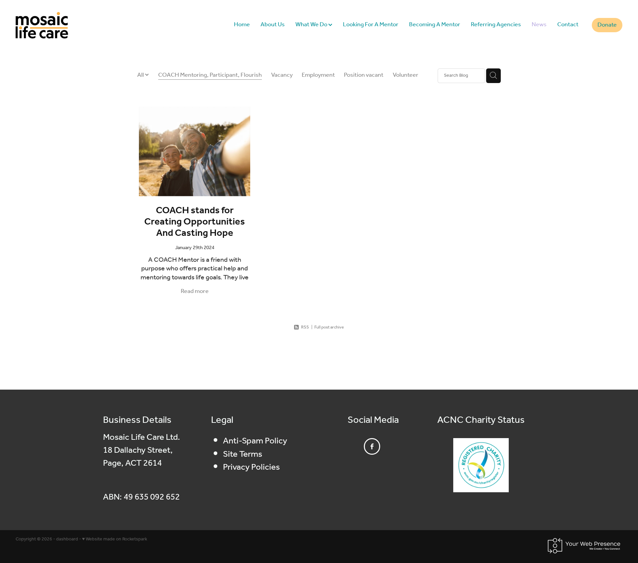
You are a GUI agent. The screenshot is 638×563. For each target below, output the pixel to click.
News (539, 24)
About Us (273, 24)
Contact (568, 24)
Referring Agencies (496, 24)
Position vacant (363, 75)
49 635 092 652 (152, 497)
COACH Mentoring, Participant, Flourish (210, 75)
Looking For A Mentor (370, 24)
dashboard (67, 539)
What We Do (311, 24)
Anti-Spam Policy (255, 441)
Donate (607, 25)
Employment (318, 75)
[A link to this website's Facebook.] (372, 446)
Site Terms (242, 454)
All (141, 75)
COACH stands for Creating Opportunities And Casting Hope (194, 222)
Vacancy (282, 75)
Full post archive (329, 327)
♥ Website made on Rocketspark (114, 539)
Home (242, 24)
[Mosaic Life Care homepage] (76, 25)
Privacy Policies (251, 467)
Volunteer (405, 75)
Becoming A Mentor (434, 24)
